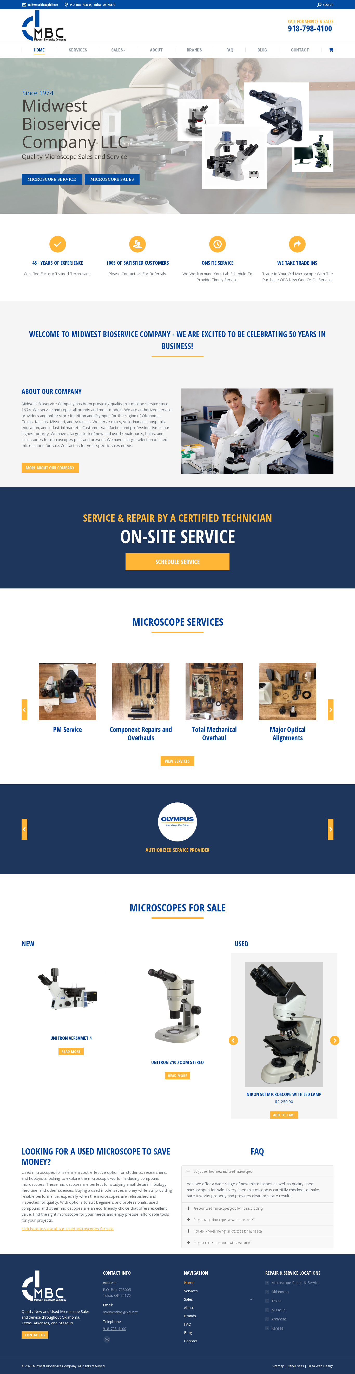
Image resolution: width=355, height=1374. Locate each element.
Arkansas (279, 1319)
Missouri (278, 1309)
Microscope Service (52, 179)
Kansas (277, 1328)
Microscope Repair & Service (295, 1282)
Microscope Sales (112, 179)
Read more (71, 1051)
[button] (24, 709)
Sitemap (278, 1366)
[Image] (67, 691)
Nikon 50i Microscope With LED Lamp (284, 1094)
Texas (276, 1300)
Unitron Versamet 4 (70, 1038)
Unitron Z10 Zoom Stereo (177, 1062)
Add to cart (284, 1114)
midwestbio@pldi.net (43, 4)
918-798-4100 (114, 1328)
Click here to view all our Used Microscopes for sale (68, 1228)
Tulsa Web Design (320, 1366)
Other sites (296, 1366)
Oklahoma (280, 1291)
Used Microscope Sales (70, 1311)
